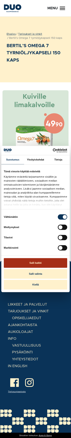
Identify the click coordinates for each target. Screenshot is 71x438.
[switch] (62, 227)
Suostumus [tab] (12, 159)
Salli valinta (35, 273)
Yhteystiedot (25, 359)
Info (12, 338)
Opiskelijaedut (26, 318)
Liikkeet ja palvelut (27, 304)
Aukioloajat (20, 332)
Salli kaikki (35, 262)
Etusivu (11, 34)
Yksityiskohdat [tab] (35, 159)
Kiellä (35, 284)
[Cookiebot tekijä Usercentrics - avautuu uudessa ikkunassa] (52, 150)
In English (17, 366)
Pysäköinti (22, 352)
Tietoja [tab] (58, 159)
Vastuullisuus (26, 345)
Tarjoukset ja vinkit (30, 34)
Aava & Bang (45, 436)
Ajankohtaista (22, 325)
